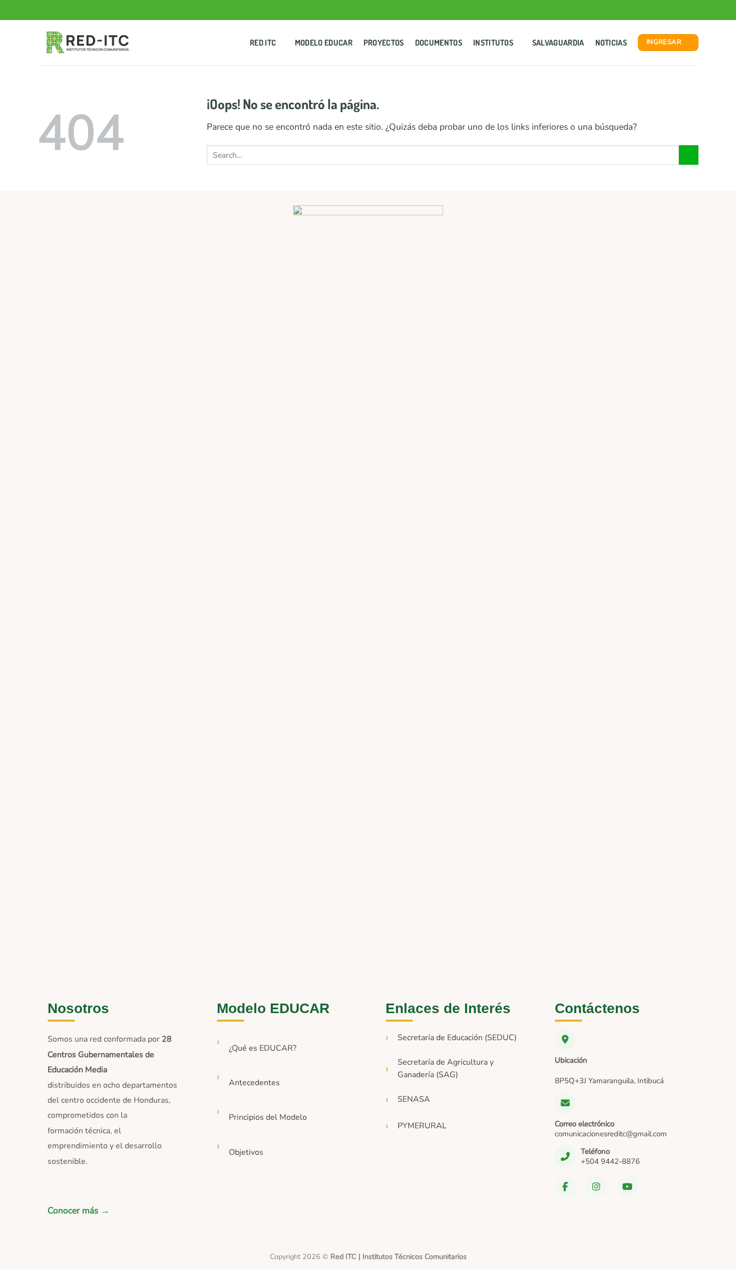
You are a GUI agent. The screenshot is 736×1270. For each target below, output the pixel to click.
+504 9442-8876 (610, 1161)
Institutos (493, 43)
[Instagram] (596, 1186)
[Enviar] (688, 155)
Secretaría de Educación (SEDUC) (457, 1037)
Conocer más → (79, 1210)
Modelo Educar (323, 43)
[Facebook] (565, 1186)
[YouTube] (627, 1186)
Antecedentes (254, 1082)
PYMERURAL (422, 1125)
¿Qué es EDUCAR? (262, 1048)
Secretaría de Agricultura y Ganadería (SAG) (446, 1069)
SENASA (414, 1099)
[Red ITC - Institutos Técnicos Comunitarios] (88, 43)
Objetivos (246, 1152)
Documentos (438, 43)
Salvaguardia (558, 43)
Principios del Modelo (268, 1117)
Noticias (611, 43)
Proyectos (383, 43)
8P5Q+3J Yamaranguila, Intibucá (609, 1081)
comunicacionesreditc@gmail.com (611, 1134)
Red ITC (263, 43)
